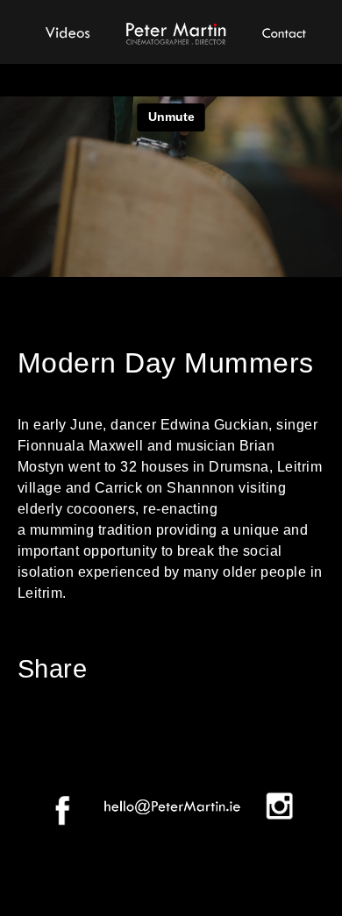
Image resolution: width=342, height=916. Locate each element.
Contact (283, 30)
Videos (68, 30)
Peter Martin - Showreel (175, 30)
